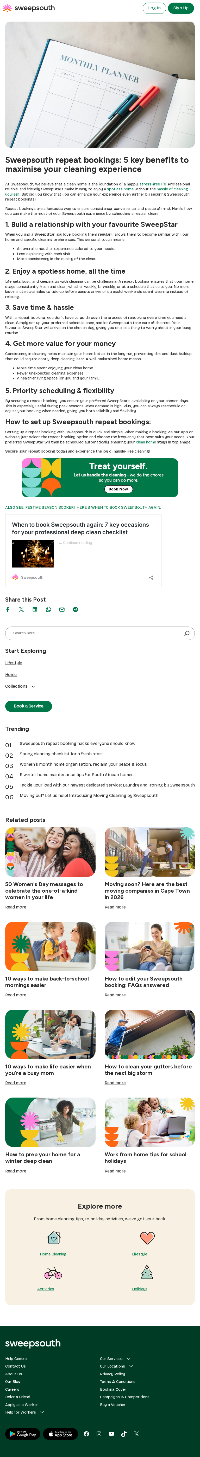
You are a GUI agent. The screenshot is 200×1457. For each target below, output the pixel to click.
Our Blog (13, 1381)
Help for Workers (20, 1412)
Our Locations (112, 1366)
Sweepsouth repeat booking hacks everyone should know (77, 743)
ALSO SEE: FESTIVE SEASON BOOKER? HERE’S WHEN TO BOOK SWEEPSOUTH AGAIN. (83, 507)
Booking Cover (113, 1389)
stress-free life (153, 184)
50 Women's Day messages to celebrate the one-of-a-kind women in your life (44, 890)
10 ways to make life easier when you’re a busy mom (48, 1069)
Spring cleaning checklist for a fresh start (61, 753)
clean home (146, 442)
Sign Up (181, 7)
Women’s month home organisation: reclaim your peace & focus (83, 764)
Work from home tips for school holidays (145, 1157)
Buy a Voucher (113, 1404)
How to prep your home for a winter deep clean (42, 1157)
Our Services (111, 1358)
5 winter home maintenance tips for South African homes (77, 774)
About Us (13, 1374)
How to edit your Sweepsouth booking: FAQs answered (144, 981)
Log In (154, 7)
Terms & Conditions (117, 1381)
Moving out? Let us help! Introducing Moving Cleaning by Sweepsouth (89, 795)
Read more (15, 907)
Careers (12, 1389)
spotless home (120, 189)
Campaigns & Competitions (124, 1397)
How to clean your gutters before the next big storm (148, 1069)
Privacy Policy (112, 1374)
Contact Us (15, 1366)
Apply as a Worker (21, 1404)
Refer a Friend (17, 1397)
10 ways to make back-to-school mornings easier (47, 981)
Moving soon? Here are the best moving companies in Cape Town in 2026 (147, 890)
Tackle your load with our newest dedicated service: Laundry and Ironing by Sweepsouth (107, 785)
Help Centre (16, 1358)
